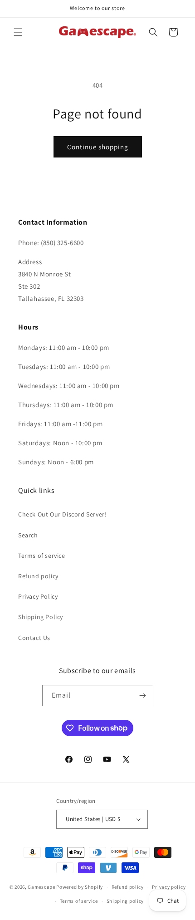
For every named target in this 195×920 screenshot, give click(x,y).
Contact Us (34, 638)
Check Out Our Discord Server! (62, 514)
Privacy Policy (38, 596)
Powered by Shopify (79, 887)
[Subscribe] (143, 695)
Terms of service (41, 555)
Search (28, 535)
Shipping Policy (40, 617)
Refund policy (38, 576)
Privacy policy (168, 887)
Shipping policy (125, 901)
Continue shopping (97, 147)
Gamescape (41, 887)
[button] (18, 32)
